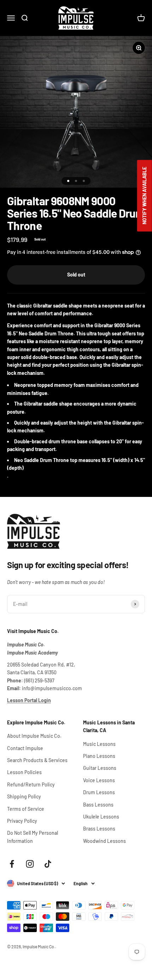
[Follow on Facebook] (12, 864)
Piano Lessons (99, 756)
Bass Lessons (98, 805)
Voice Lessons (99, 780)
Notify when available (144, 196)
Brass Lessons (99, 829)
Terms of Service (25, 809)
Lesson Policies (24, 772)
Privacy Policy (22, 821)
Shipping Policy (24, 796)
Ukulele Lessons (101, 817)
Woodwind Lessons (104, 841)
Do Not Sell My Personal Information (32, 837)
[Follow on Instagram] (30, 864)
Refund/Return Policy (31, 784)
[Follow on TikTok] (48, 864)
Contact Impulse (25, 748)
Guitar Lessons (99, 768)
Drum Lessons (99, 792)
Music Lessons (99, 744)
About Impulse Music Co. (34, 736)
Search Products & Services (37, 760)
